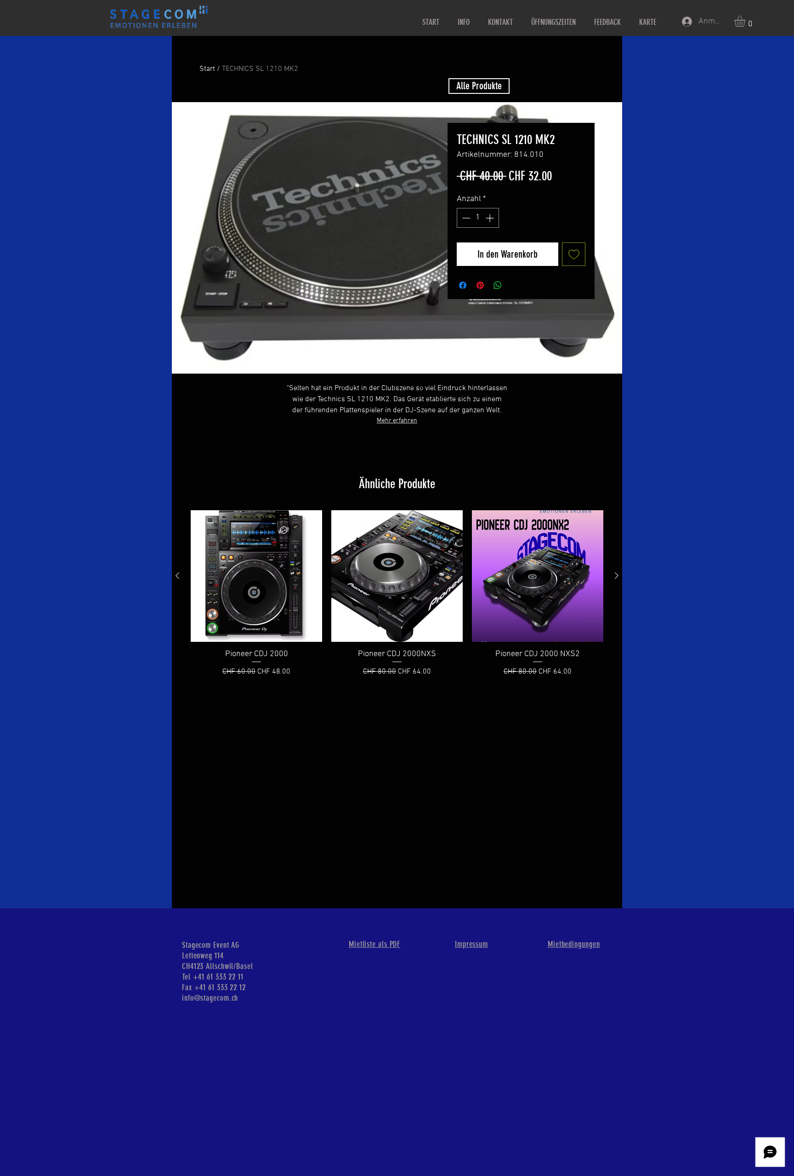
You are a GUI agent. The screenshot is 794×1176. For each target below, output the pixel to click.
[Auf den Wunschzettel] (573, 254)
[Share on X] (515, 285)
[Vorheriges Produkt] (177, 575)
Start (207, 69)
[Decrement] (465, 217)
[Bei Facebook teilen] (462, 285)
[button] (746, 21)
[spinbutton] (477, 217)
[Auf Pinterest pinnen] (480, 285)
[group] (397, 594)
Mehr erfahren (397, 421)
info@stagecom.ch (210, 998)
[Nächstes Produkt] (616, 575)
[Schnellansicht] (256, 576)
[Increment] (490, 217)
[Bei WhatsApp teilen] (497, 285)
